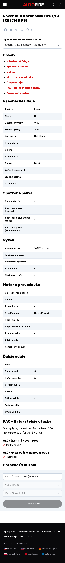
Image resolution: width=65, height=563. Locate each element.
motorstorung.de (49, 549)
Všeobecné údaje (18, 61)
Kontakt (30, 536)
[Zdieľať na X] (16, 30)
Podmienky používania (28, 531)
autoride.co (29, 549)
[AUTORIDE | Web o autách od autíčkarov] (33, 4)
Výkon (11, 71)
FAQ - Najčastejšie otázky (23, 87)
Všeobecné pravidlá (13, 536)
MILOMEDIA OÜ (22, 543)
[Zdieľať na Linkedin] (21, 30)
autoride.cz (12, 549)
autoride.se (50, 554)
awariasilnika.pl (14, 554)
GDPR (57, 531)
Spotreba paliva (17, 66)
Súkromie (46, 531)
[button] (5, 4)
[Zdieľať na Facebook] (5, 30)
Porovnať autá (32, 504)
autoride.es (33, 554)
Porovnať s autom (18, 93)
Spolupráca (9, 531)
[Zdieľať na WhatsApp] (27, 30)
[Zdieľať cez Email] (32, 30)
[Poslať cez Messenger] (10, 30)
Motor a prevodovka (20, 77)
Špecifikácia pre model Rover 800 (22, 40)
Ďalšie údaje (15, 82)
